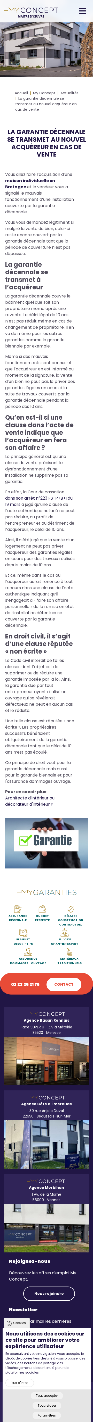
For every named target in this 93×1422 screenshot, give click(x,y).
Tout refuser (47, 1405)
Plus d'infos (19, 1383)
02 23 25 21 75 (25, 985)
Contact (64, 984)
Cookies (19, 1323)
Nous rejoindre (49, 1293)
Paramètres (47, 1415)
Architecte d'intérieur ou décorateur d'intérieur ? (30, 801)
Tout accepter (47, 1395)
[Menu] (83, 11)
